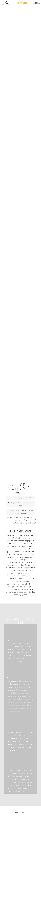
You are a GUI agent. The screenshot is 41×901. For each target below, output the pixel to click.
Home (7, 843)
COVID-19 (9, 858)
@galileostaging (17, 884)
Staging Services (11, 847)
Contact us (9, 861)
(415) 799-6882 (15, 881)
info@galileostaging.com (17, 879)
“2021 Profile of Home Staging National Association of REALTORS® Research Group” (23, 520)
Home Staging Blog (12, 865)
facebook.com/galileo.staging (22, 887)
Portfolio (9, 854)
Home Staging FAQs (12, 851)
